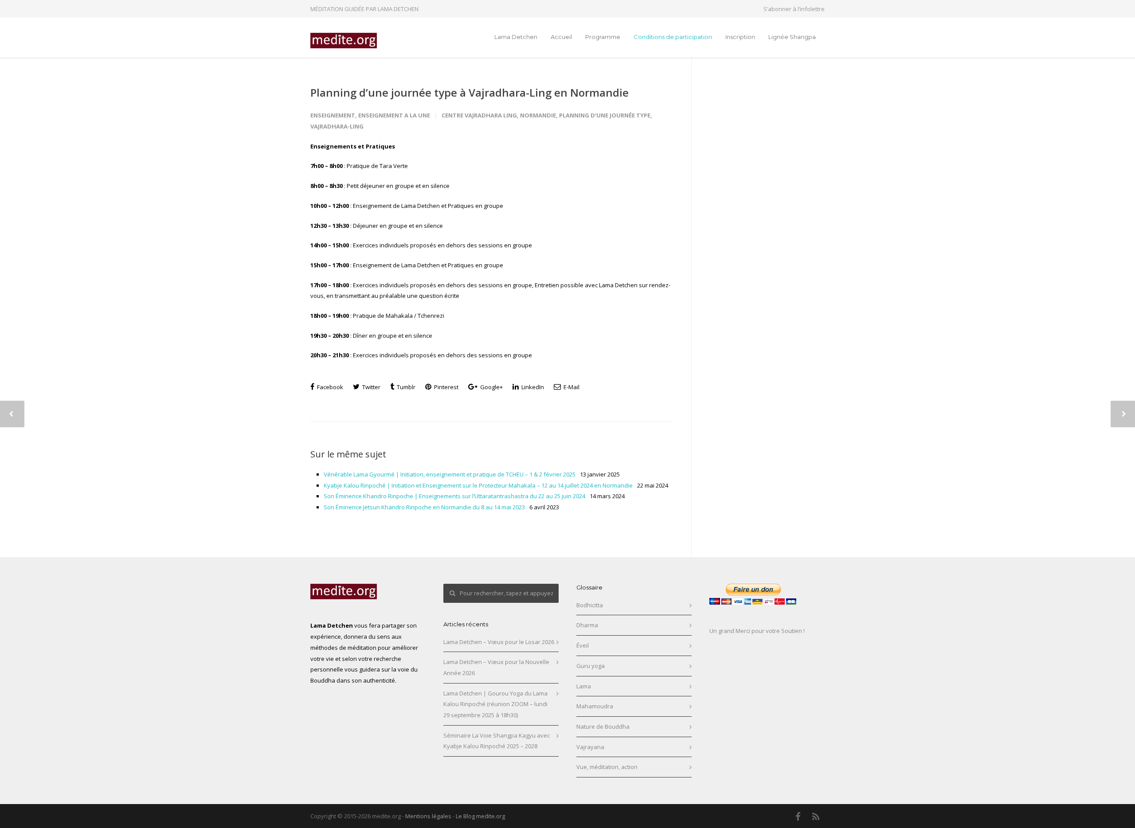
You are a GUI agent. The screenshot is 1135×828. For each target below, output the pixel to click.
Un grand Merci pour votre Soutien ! (757, 631)
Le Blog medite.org (480, 816)
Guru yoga (590, 666)
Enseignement (332, 115)
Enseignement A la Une (394, 115)
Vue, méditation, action (607, 767)
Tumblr (405, 387)
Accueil (561, 36)
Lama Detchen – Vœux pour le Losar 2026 (498, 642)
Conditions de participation (673, 36)
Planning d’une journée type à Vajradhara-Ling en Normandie (469, 92)
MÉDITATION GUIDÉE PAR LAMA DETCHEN (364, 9)
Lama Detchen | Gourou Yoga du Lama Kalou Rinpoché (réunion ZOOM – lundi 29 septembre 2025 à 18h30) (495, 704)
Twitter (370, 387)
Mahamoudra (594, 706)
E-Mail (570, 387)
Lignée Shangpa (792, 36)
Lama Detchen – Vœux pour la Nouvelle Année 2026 (496, 667)
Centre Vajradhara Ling (479, 115)
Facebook (329, 387)
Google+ (491, 387)
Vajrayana (590, 747)
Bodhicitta (589, 605)
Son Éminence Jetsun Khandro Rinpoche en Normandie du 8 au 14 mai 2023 (424, 507)
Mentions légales (428, 816)
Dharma (587, 625)
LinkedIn (532, 387)
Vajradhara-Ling (337, 126)
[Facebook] (798, 816)
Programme (602, 36)
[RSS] (816, 816)
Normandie (538, 115)
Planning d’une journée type (604, 115)
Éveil (582, 645)
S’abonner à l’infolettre (794, 9)
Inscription (740, 36)
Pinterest (445, 387)
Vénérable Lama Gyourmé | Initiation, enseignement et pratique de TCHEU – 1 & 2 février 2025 (449, 474)
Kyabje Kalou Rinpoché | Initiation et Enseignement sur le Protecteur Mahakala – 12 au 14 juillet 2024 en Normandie (478, 485)
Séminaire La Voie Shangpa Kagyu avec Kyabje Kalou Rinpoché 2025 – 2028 (496, 740)
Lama (583, 686)
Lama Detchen (515, 36)
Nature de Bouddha (603, 726)
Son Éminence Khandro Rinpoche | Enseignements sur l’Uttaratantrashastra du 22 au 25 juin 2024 (454, 496)
